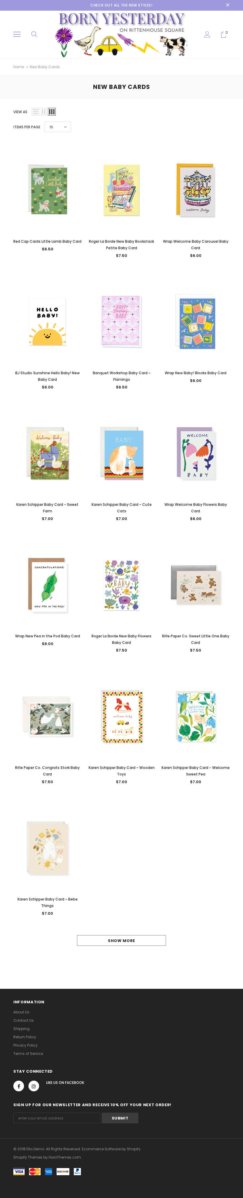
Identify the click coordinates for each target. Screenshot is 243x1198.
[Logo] (121, 34)
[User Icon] (207, 34)
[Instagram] (33, 1086)
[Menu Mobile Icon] (16, 34)
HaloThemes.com (65, 1157)
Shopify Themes (27, 1157)
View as (20, 111)
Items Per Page (26, 126)
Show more (121, 940)
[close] (228, 5)
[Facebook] (18, 1086)
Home (18, 66)
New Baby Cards (45, 66)
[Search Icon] (34, 34)
